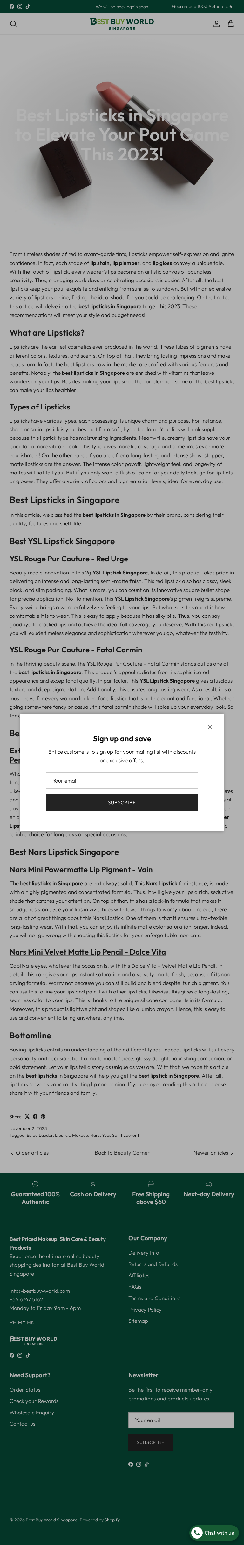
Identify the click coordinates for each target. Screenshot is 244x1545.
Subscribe (122, 803)
